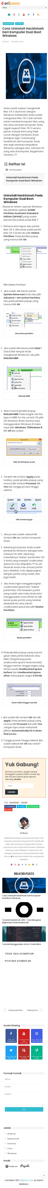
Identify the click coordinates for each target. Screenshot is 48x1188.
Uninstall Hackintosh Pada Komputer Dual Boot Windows (24, 179)
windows (12, 1153)
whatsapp (34, 806)
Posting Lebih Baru (15, 1010)
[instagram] (14, 14)
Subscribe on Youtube (24, 1041)
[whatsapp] (19, 14)
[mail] (9, 14)
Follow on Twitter (11, 1057)
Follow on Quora (24, 1057)
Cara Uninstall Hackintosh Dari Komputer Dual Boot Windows (21, 896)
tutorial (19, 24)
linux (10, 1148)
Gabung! (11, 792)
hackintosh (8, 24)
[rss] (38, 14)
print (9, 810)
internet (11, 1143)
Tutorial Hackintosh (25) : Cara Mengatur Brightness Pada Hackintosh (21, 921)
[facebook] (33, 14)
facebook (11, 806)
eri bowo (5, 41)
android (11, 1134)
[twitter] (28, 14)
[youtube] (24, 14)
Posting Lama (32, 1010)
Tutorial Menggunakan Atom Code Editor (21, 944)
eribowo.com (26, 1180)
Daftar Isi (17, 166)
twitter (22, 806)
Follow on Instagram (37, 1040)
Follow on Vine (37, 1057)
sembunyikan (15, 169)
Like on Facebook (11, 1040)
